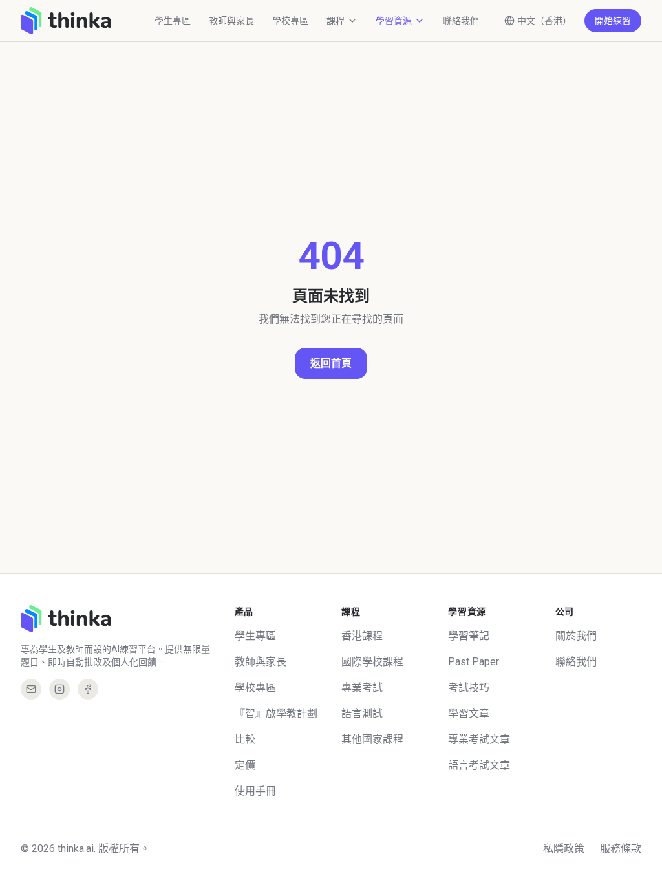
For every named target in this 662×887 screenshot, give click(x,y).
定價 (245, 765)
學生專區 (173, 21)
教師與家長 (231, 21)
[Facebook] (88, 689)
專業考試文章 (479, 739)
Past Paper (473, 662)
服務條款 (620, 848)
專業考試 (362, 687)
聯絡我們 (461, 21)
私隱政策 (563, 848)
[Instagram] (59, 689)
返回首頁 (331, 363)
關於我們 (576, 636)
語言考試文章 (479, 765)
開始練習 (613, 21)
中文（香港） (544, 21)
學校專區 (290, 21)
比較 (245, 739)
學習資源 (394, 21)
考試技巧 (468, 687)
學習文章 (468, 713)
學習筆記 (468, 636)
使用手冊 (255, 791)
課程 (335, 21)
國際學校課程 (372, 662)
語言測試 (362, 713)
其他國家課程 (372, 739)
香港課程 (362, 636)
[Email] (31, 689)
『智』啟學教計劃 (276, 713)
